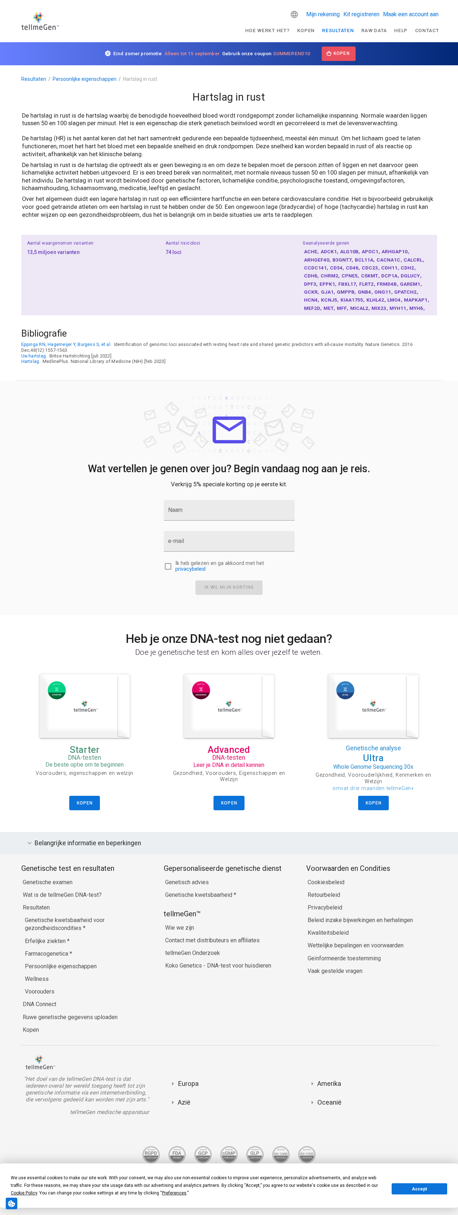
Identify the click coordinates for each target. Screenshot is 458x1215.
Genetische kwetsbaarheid (199, 894)
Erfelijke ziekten (46, 941)
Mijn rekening (323, 14)
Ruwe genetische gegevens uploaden (70, 1017)
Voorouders (39, 991)
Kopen (306, 30)
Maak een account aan (411, 14)
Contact (427, 30)
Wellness (37, 978)
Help (401, 30)
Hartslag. (30, 361)
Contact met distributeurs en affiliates (212, 940)
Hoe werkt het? (267, 30)
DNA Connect (39, 1004)
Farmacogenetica (47, 953)
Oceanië (329, 1102)
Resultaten (338, 30)
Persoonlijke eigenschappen (84, 79)
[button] (294, 14)
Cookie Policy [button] (24, 1193)
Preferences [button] (174, 1193)
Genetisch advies (187, 882)
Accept (419, 1189)
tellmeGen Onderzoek (192, 952)
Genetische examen (47, 882)
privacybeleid (190, 569)
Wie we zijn (179, 927)
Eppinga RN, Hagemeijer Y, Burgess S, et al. (66, 344)
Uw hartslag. (34, 356)
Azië (184, 1102)
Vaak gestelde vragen (335, 971)
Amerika (329, 1083)
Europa (188, 1083)
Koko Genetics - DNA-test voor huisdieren (218, 965)
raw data (374, 30)
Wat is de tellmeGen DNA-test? (62, 894)
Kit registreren (361, 14)
